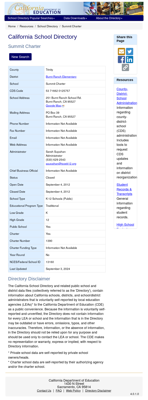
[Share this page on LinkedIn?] (129, 59)
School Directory (47, 26)
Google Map (53, 105)
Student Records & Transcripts (124, 189)
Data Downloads (74, 18)
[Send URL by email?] (122, 51)
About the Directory (108, 18)
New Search (20, 56)
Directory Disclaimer (98, 390)
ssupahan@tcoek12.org (61, 163)
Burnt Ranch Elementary (61, 76)
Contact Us (44, 390)
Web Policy (73, 390)
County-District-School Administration (127, 95)
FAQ (59, 390)
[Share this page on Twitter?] (129, 51)
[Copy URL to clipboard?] (125, 67)
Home (12, 26)
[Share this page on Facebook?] (122, 59)
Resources (26, 26)
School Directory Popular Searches (30, 18)
